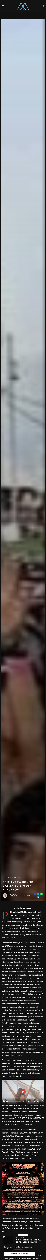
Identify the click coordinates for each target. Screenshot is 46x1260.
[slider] (13, 1101)
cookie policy (18, 1249)
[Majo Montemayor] (23, 6)
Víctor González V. (13, 894)
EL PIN (24, 1188)
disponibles (7, 1225)
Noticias (16, 877)
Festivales (7, 877)
